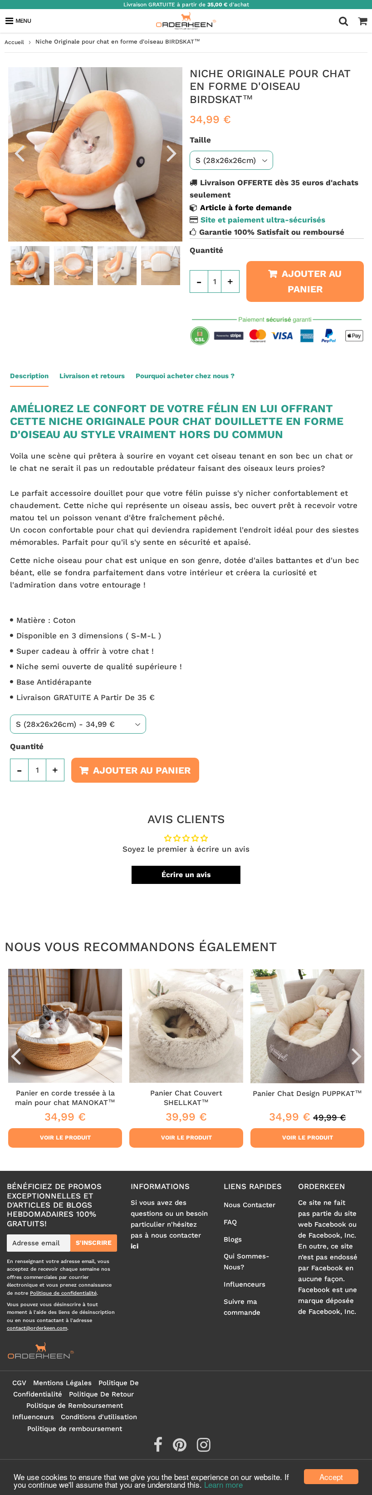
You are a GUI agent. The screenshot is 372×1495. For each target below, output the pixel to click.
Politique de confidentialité (63, 1293)
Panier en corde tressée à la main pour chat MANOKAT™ (65, 1097)
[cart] (362, 20)
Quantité (206, 250)
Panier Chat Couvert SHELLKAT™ (186, 1097)
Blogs (233, 1239)
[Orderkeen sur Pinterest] (181, 1448)
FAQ (230, 1222)
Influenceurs (244, 1284)
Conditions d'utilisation (99, 1417)
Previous (19, 152)
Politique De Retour (101, 1394)
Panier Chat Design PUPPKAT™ (307, 1093)
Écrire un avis (186, 874)
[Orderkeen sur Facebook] (159, 1448)
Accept (331, 1476)
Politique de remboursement (74, 1429)
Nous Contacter (249, 1205)
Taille (200, 139)
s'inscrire (94, 1242)
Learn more (223, 1484)
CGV (19, 1383)
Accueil (14, 42)
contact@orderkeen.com (37, 1328)
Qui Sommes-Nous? (246, 1261)
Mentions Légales (62, 1383)
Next (171, 152)
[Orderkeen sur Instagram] (204, 1448)
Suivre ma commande (242, 1307)
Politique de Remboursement (74, 1405)
